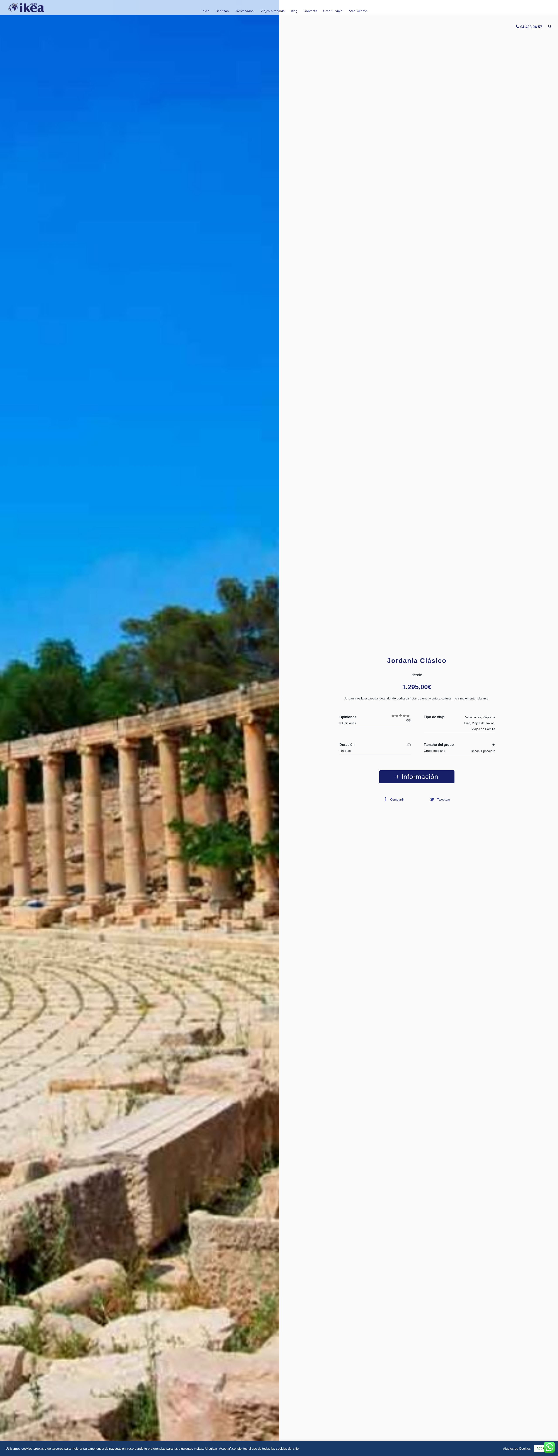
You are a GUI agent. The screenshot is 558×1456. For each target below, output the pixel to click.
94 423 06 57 (531, 27)
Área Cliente (358, 11)
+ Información (416, 776)
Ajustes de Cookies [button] (517, 1448)
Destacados (244, 11)
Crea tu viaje (332, 11)
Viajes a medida (273, 11)
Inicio (206, 11)
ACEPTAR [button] (543, 1448)
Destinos (222, 11)
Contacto (310, 11)
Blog (294, 11)
